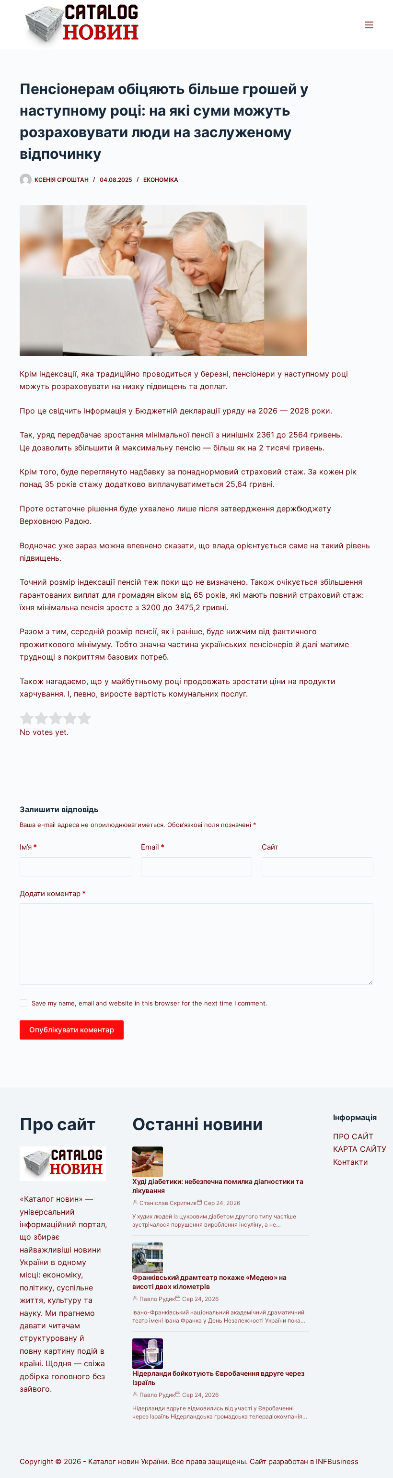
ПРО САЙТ (353, 1136)
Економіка (160, 179)
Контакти (350, 1162)
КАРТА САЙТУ (359, 1149)
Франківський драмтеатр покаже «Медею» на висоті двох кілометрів (209, 1281)
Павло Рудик (157, 1298)
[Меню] (369, 25)
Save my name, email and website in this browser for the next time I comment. (149, 1003)
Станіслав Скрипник (167, 1202)
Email (152, 846)
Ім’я (28, 846)
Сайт (270, 846)
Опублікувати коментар (71, 1029)
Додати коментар (53, 893)
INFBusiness (337, 1461)
